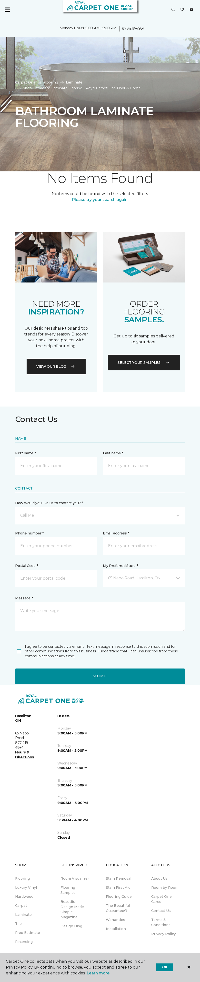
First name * (25, 453)
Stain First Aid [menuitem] (118, 887)
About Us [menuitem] (159, 878)
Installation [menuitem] (116, 929)
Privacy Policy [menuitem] (163, 934)
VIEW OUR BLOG (51, 366)
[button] (173, 9)
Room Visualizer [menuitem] (74, 878)
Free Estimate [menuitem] (27, 932)
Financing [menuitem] (24, 942)
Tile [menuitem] (18, 923)
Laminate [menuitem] (23, 914)
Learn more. (98, 973)
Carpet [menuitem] (21, 905)
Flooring (50, 82)
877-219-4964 (133, 28)
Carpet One (25, 82)
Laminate (74, 82)
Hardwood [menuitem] (24, 896)
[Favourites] (182, 9)
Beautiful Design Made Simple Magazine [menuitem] (72, 909)
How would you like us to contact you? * (49, 503)
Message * (24, 598)
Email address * (116, 533)
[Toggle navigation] (7, 10)
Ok (164, 967)
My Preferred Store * (120, 565)
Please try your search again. (100, 199)
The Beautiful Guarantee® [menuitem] (118, 908)
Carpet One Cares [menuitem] (161, 899)
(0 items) (191, 9)
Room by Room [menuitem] (165, 887)
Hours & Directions (24, 754)
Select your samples (139, 362)
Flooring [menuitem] (22, 878)
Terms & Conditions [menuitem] (160, 922)
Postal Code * (26, 565)
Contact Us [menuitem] (161, 911)
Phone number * (29, 533)
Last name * (113, 453)
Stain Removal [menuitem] (118, 878)
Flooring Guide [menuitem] (119, 896)
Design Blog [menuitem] (71, 926)
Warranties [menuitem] (115, 920)
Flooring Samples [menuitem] (68, 890)
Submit (100, 676)
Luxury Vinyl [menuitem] (26, 887)
